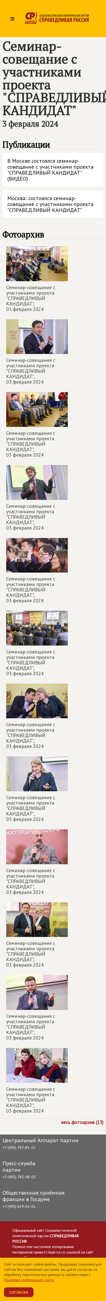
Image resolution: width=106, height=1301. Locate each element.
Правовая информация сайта (29, 1280)
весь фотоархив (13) (82, 1122)
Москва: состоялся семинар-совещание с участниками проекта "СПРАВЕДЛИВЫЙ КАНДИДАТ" (50, 204)
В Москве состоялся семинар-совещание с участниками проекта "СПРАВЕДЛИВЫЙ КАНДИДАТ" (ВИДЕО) (50, 169)
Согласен (18, 1292)
